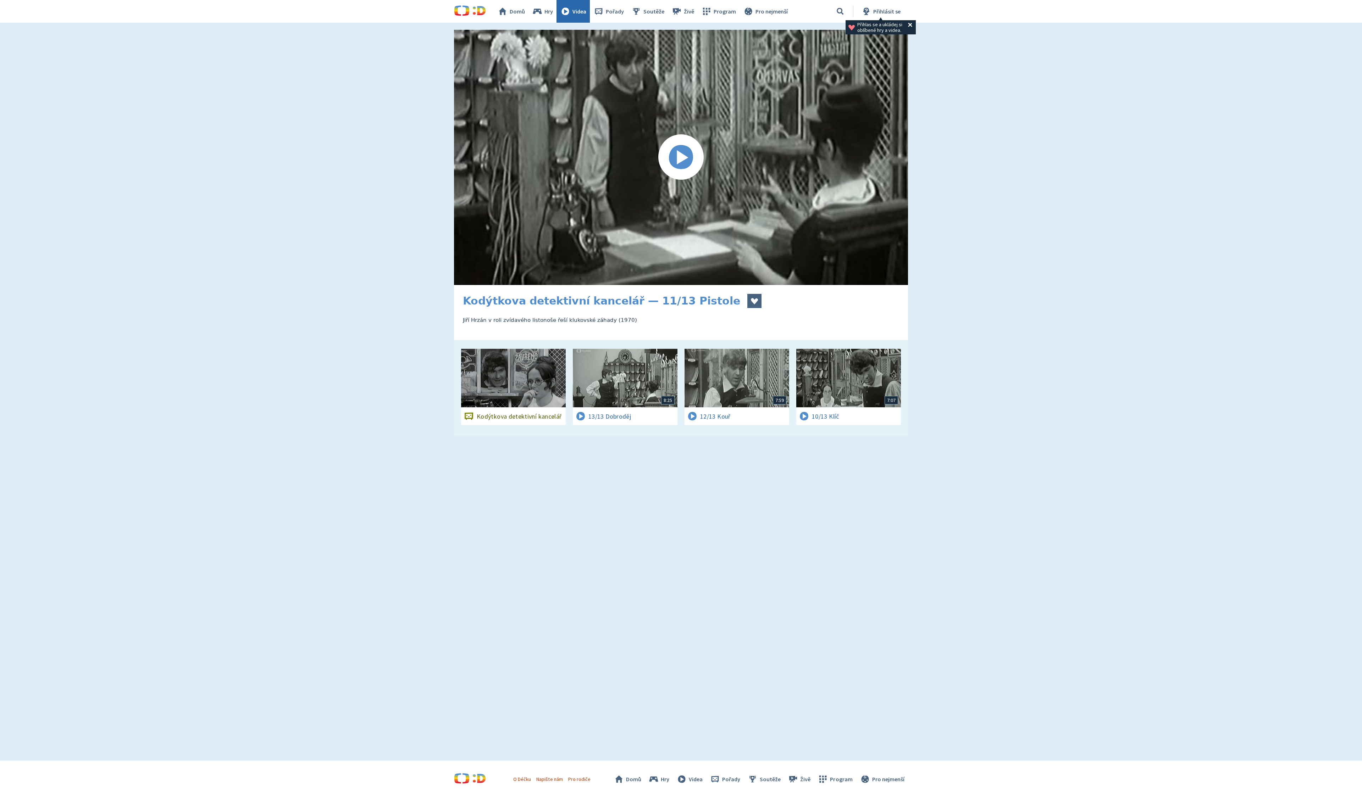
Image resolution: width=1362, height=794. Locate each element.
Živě (689, 11)
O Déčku (522, 779)
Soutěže (653, 11)
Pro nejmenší (771, 11)
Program (725, 11)
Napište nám (549, 779)
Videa (579, 11)
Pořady (615, 11)
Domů (517, 11)
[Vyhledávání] (840, 11)
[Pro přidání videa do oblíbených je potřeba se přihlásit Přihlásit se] (754, 301)
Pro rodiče (579, 779)
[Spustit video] (681, 157)
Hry (548, 11)
